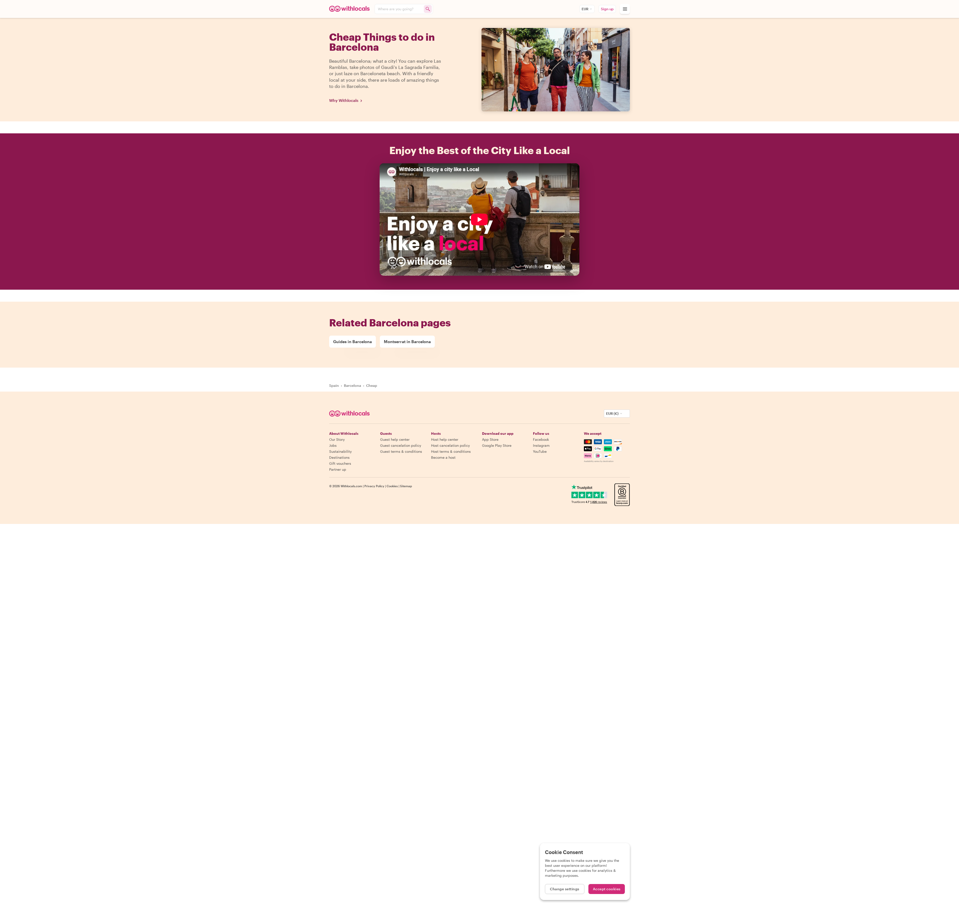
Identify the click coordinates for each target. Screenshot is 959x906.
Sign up (607, 9)
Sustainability (340, 451)
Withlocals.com (351, 486)
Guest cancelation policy (400, 445)
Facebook (541, 439)
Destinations (339, 457)
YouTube (540, 451)
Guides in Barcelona (352, 341)
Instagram (541, 445)
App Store (490, 439)
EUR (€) (612, 413)
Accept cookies (607, 889)
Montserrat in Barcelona (407, 341)
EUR (585, 9)
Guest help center (395, 439)
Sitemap (406, 486)
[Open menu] (625, 9)
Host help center (444, 439)
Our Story (337, 439)
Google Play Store (496, 445)
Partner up (337, 469)
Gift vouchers (340, 463)
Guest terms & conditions (401, 451)
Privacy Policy (374, 486)
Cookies (392, 486)
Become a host (443, 457)
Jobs (333, 445)
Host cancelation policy (450, 445)
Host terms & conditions (451, 451)
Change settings (564, 889)
